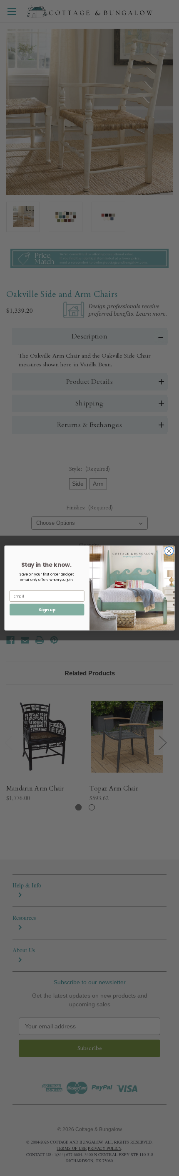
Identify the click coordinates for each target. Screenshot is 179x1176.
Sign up (47, 609)
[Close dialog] (169, 551)
